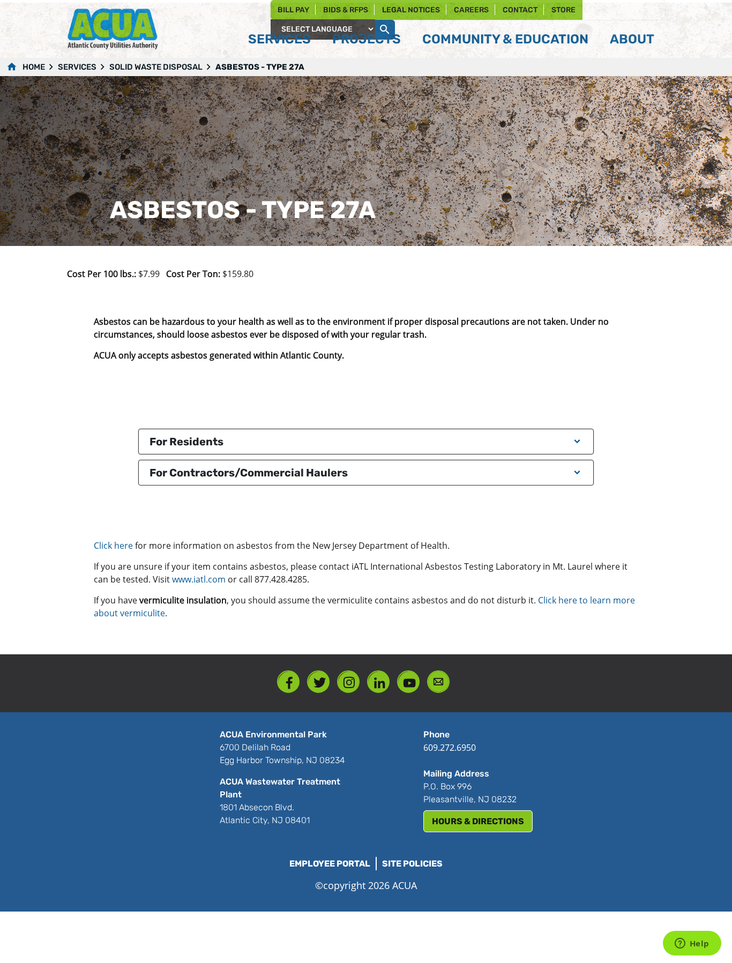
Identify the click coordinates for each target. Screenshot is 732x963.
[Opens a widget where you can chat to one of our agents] (691, 944)
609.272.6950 (449, 747)
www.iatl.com (200, 579)
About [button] (632, 39)
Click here (113, 545)
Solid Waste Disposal (156, 67)
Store (563, 9)
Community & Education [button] (505, 39)
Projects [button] (366, 39)
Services (77, 67)
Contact (520, 9)
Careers (471, 9)
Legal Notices (411, 9)
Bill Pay (293, 9)
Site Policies (412, 864)
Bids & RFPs (345, 9)
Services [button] (279, 39)
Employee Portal (329, 864)
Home (34, 67)
